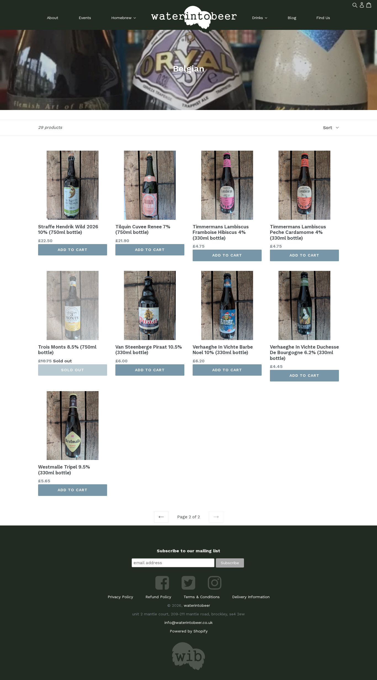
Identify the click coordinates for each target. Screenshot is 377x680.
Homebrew (122, 17)
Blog (292, 17)
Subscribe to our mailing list (188, 550)
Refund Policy (158, 597)
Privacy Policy (120, 597)
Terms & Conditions (202, 597)
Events (85, 17)
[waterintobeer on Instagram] (215, 588)
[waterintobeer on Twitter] (189, 588)
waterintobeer (197, 605)
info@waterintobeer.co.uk (188, 622)
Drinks (258, 17)
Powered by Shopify (189, 631)
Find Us (323, 17)
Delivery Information (251, 597)
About (52, 17)
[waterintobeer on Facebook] (163, 588)
